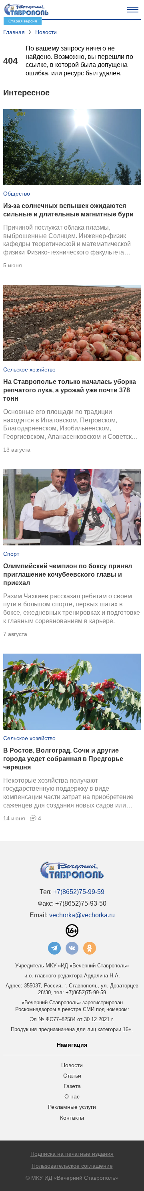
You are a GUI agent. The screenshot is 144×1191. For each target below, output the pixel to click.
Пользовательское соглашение (72, 1166)
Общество (16, 193)
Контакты (72, 1117)
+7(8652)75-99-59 (78, 891)
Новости (72, 1065)
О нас (72, 1096)
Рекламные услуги (72, 1107)
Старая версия (22, 21)
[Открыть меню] (133, 10)
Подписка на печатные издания (72, 1154)
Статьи (72, 1075)
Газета (72, 1086)
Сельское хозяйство (29, 369)
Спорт (11, 554)
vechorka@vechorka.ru (82, 915)
